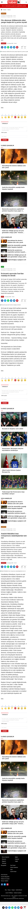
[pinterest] (17, 47)
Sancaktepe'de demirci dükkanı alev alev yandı (14, 166)
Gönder (5, 140)
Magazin (4, 861)
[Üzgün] (25, 114)
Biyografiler (3, 865)
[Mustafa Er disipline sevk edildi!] (14, 419)
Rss (6, 890)
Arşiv (11, 869)
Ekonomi (4, 859)
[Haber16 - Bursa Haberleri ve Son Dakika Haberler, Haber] (14, 2)
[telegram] (11, 47)
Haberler (4, 9)
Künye (9, 890)
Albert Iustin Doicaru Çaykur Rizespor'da (11, 471)
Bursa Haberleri (5, 857)
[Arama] (26, 2)
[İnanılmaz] (22, 114)
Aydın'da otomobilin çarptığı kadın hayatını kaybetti (13, 188)
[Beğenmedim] (12, 114)
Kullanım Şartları (17, 892)
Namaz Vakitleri (4, 880)
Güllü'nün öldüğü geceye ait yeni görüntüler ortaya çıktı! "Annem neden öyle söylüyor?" (13, 231)
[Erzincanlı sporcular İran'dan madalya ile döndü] (10, 304)
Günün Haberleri (14, 867)
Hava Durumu (4, 874)
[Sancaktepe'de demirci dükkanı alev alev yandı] (14, 156)
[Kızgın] (15, 114)
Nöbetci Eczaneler (5, 878)
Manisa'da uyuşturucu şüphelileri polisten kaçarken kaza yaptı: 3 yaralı (13, 210)
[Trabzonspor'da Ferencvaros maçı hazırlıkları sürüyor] (14, 482)
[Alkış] (5, 114)
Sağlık (16, 861)
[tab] (4, 123)
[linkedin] (14, 47)
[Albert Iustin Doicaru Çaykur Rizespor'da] (14, 460)
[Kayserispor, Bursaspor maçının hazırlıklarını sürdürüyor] (14, 439)
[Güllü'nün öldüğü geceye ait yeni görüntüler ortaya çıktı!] (14, 221)
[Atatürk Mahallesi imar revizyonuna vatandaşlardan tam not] (13, 571)
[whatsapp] (8, 47)
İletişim (13, 890)
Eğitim (16, 857)
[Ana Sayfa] (1, 9)
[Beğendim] (2, 114)
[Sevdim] (8, 114)
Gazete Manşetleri (5, 876)
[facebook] (2, 47)
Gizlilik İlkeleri (19, 890)
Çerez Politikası (9, 892)
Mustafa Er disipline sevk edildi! (12, 428)
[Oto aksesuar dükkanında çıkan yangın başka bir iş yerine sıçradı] (14, 51)
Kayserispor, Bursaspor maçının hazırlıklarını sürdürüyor (12, 449)
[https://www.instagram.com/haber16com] (7, 884)
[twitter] (5, 47)
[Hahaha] (18, 114)
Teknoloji (4, 863)
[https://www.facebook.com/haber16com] (2, 884)
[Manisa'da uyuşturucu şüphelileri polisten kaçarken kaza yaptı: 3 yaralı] (14, 199)
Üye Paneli (12, 865)
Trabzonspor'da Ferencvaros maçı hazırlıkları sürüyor (13, 492)
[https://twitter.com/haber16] (5, 884)
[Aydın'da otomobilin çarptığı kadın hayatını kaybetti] (14, 178)
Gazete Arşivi (13, 871)
